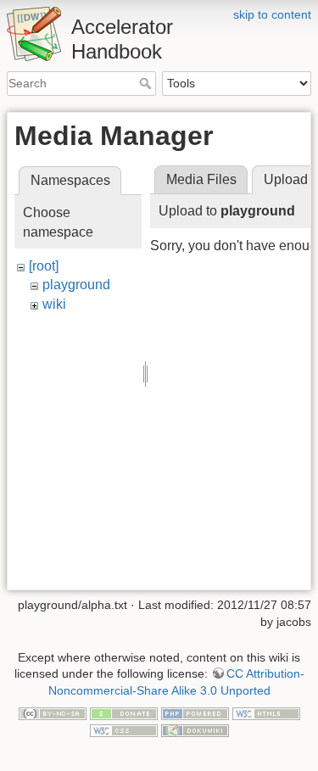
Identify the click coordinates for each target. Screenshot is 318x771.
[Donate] (124, 712)
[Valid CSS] (124, 729)
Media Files (201, 179)
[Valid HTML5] (266, 712)
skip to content (272, 14)
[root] (44, 266)
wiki (54, 304)
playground (76, 284)
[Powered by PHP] (195, 712)
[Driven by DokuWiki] (195, 729)
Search (147, 83)
